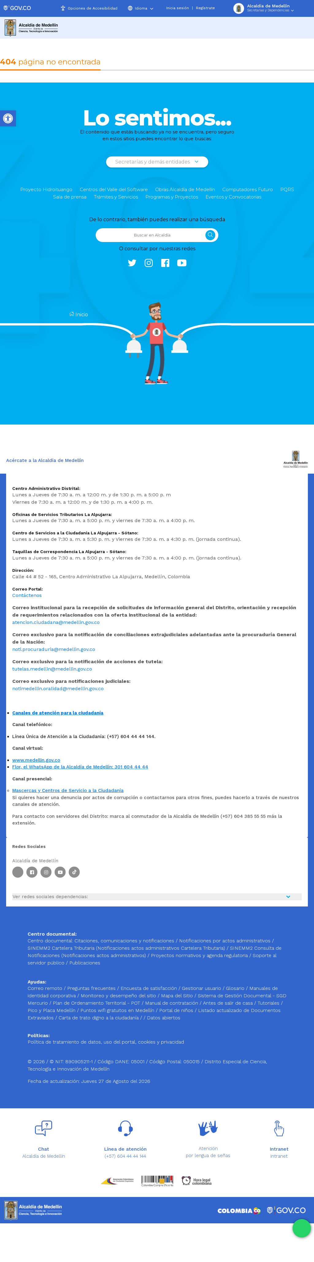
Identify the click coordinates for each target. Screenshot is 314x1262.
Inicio (81, 314)
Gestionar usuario (202, 988)
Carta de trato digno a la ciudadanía (99, 1018)
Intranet (279, 1156)
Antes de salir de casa (228, 1003)
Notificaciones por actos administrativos (224, 941)
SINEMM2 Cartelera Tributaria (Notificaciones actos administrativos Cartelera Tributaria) (126, 948)
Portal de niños (177, 1010)
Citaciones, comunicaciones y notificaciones (124, 941)
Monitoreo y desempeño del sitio (119, 995)
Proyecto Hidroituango (46, 189)
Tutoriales (269, 1003)
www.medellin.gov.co (36, 760)
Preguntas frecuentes (92, 988)
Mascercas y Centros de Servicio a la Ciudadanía (68, 790)
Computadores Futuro (247, 189)
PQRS (287, 189)
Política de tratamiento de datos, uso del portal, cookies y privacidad (106, 1042)
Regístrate (205, 8)
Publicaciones (84, 963)
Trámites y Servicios (116, 197)
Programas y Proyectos (171, 197)
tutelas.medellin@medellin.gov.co (52, 669)
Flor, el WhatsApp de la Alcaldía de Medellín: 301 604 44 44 (80, 767)
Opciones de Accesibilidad (92, 8)
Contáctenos (27, 595)
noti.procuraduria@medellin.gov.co (53, 649)
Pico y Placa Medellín (52, 1010)
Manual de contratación (172, 1003)
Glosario (236, 988)
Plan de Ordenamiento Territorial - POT (97, 1003)
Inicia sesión (177, 8)
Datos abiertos (163, 1018)
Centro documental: (50, 941)
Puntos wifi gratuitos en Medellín (118, 1010)
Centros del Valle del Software (114, 189)
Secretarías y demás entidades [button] (153, 162)
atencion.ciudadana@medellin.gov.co (56, 622)
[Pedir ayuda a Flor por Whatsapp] (302, 1228)
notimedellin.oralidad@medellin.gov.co (58, 688)
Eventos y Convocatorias (233, 197)
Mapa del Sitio (177, 995)
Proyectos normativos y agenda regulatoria (199, 955)
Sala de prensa (69, 197)
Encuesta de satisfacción (149, 988)
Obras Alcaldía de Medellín (185, 189)
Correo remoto (46, 988)
